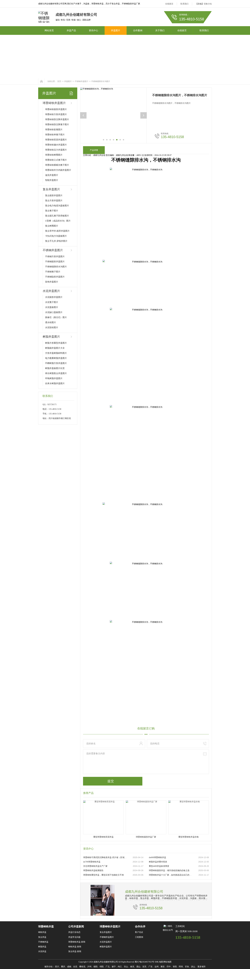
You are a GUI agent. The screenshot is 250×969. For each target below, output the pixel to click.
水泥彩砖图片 (51, 327)
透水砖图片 (50, 322)
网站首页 (49, 30)
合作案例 (137, 30)
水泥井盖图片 (51, 290)
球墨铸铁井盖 (46, 926)
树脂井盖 (42, 947)
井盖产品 (71, 30)
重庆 (63, 967)
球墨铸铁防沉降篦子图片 (57, 124)
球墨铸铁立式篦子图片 (56, 160)
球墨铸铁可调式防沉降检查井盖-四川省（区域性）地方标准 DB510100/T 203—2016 (105, 857)
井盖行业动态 (74, 932)
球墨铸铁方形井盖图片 (56, 114)
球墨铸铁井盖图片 (54, 103)
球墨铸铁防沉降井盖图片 (57, 119)
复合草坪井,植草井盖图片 (57, 231)
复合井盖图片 (51, 189)
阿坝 (181, 967)
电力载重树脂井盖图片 (56, 358)
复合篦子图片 (51, 211)
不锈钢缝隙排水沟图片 (100, 81)
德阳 (95, 967)
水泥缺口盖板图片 (53, 312)
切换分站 (208, 4)
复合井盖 (42, 937)
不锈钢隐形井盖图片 (55, 277)
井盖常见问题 (74, 937)
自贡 (75, 967)
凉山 (193, 967)
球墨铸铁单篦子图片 (55, 134)
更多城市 (201, 967)
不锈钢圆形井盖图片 (55, 261)
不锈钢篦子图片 (52, 272)
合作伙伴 (140, 926)
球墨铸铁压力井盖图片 (56, 150)
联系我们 (184, 4)
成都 (69, 967)
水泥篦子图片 (51, 302)
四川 (57, 967)
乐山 (126, 967)
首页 (59, 81)
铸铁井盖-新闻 (74, 947)
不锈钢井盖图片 (81, 81)
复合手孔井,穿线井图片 (56, 241)
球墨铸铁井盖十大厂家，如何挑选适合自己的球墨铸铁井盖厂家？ (171, 875)
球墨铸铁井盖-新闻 (76, 942)
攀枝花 (82, 967)
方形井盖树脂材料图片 (56, 353)
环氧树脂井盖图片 (53, 378)
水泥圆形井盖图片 (53, 297)
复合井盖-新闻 (74, 951)
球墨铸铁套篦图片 (53, 129)
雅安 (163, 967)
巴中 (169, 967)
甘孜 (187, 967)
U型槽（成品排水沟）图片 (58, 221)
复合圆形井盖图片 (53, 195)
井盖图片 (115, 30)
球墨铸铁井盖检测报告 (93, 870)
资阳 (175, 967)
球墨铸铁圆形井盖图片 (56, 109)
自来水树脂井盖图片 (55, 383)
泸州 (89, 967)
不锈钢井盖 (43, 942)
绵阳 (102, 967)
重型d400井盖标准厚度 (159, 866)
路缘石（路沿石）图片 (56, 317)
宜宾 (144, 967)
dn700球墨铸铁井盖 (91, 862)
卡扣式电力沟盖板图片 (56, 236)
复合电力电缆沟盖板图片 (57, 205)
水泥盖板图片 (51, 307)
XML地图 (159, 962)
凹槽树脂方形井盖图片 (56, 363)
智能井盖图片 (51, 180)
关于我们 (159, 30)
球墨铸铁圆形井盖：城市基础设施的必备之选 (169, 870)
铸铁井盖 (42, 932)
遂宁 (114, 967)
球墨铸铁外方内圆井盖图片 (58, 170)
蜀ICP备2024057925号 (144, 962)
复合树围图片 (51, 226)
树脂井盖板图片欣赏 (55, 368)
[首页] (41, 81)
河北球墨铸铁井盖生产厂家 (95, 866)
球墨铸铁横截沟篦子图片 (57, 165)
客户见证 (139, 932)
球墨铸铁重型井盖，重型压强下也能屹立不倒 (103, 875)
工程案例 (139, 937)
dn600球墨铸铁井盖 (157, 857)
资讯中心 (93, 30)
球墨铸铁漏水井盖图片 (56, 145)
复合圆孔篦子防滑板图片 (57, 216)
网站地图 (167, 962)
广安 (150, 967)
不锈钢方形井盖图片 (55, 256)
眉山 (138, 967)
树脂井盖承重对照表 (158, 862)
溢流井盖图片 (51, 175)
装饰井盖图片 (51, 282)
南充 (132, 967)
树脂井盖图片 (51, 336)
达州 (157, 967)
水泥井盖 (42, 951)
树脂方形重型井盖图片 (56, 343)
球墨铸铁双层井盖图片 (56, 140)
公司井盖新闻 (76, 926)
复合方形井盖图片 (53, 200)
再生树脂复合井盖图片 (56, 373)
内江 (120, 967)
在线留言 (169, 4)
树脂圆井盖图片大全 (55, 348)
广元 (108, 967)
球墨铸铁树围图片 (53, 155)
